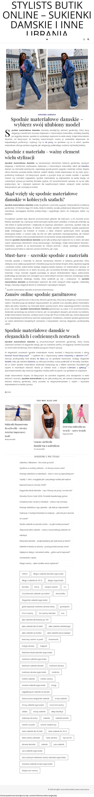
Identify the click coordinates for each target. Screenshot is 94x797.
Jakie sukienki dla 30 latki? (32, 626)
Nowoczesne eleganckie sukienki (35, 698)
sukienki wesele (62, 718)
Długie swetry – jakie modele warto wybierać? (39, 563)
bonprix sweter (51, 587)
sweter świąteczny (48, 724)
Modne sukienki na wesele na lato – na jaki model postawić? (44, 524)
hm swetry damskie (47, 613)
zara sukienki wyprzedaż (32, 751)
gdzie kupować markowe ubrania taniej (38, 606)
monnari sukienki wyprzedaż (33, 685)
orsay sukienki (61, 698)
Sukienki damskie (47, 115)
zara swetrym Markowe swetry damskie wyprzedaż (44, 757)
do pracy (49, 142)
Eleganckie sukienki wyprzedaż (34, 600)
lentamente (53, 639)
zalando (44, 744)
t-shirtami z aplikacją (76, 367)
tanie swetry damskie (31, 737)
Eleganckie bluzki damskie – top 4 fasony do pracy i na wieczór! (46, 490)
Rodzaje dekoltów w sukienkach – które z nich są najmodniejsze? (47, 473)
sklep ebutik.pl (57, 711)
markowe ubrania (56, 665)
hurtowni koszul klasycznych (17, 355)
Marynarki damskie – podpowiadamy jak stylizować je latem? (45, 541)
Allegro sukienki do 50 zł (32, 580)
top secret (67, 737)
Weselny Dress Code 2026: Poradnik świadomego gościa (43, 496)
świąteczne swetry (30, 770)
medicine (55, 672)
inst (62, 613)
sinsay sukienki (39, 711)
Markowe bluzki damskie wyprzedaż (37, 652)
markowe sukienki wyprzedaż (34, 659)
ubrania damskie (28, 744)
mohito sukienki (28, 678)
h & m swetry (27, 613)
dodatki (8, 361)
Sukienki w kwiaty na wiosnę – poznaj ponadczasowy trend (44, 546)
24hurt (25, 574)
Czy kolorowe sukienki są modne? (36, 593)
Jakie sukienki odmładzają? (60, 626)
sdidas (24, 711)
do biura (40, 358)
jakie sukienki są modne (31, 633)
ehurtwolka (60, 593)
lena (9, 392)
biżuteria (31, 361)
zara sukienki (58, 744)
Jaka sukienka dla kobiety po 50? (35, 619)
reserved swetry (57, 705)
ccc (65, 587)
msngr (54, 685)
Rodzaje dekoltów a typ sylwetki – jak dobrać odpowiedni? (44, 507)
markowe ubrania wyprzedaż (34, 672)
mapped (43, 646)
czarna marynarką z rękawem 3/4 (72, 355)
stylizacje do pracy (30, 718)
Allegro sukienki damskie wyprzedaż (48, 574)
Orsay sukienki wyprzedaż (33, 705)
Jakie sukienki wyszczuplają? (58, 633)
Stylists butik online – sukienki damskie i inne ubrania (47, 19)
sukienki (46, 718)
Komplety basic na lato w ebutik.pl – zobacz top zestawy (43, 501)
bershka (25, 587)
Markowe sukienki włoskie (33, 665)
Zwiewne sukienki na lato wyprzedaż (37, 764)
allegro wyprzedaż (55, 580)
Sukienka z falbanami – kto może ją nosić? (37, 462)
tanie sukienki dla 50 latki (32, 731)
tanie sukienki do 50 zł (57, 731)
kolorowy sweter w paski (32, 639)
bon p (36, 587)
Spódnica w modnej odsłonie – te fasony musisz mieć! (42, 468)
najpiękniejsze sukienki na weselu (36, 692)
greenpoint (65, 606)
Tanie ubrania (51, 737)
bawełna (85, 166)
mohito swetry (47, 678)
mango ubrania (28, 646)
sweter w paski (28, 724)
